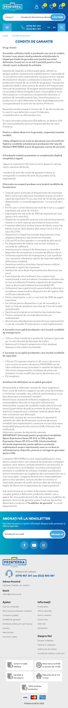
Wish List (42, 624)
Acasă (5, 36)
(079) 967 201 (33, 26)
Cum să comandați (11, 607)
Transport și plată (10, 615)
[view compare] (43, 7)
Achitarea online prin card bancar (18, 624)
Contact (6, 628)
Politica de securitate (47, 649)
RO (48, 27)
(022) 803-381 (33, 29)
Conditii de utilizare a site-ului (51, 653)
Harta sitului (8, 632)
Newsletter (43, 628)
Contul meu (43, 619)
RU (54, 27)
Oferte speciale (45, 611)
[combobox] (12, 17)
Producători (43, 607)
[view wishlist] (52, 7)
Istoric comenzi (44, 615)
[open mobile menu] (7, 27)
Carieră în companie (46, 645)
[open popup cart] (61, 6)
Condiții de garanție (11, 619)
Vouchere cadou (10, 637)
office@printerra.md (12, 594)
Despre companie (45, 640)
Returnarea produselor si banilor (17, 611)
